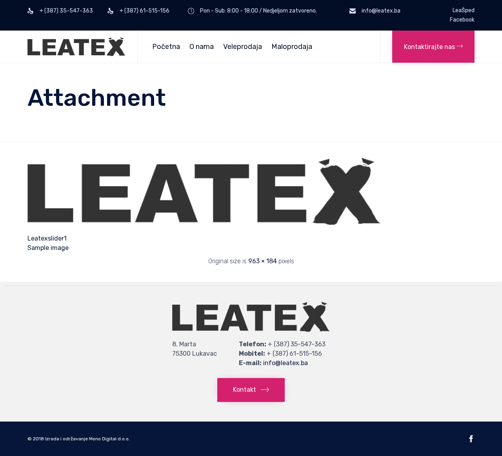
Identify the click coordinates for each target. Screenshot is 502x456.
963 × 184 (262, 261)
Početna (166, 46)
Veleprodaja (242, 46)
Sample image (48, 248)
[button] (433, 47)
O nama (201, 46)
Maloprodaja (291, 46)
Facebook (462, 20)
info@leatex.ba (285, 363)
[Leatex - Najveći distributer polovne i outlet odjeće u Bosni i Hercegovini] (76, 46)
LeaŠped (464, 10)
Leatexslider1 (47, 238)
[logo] (203, 223)
